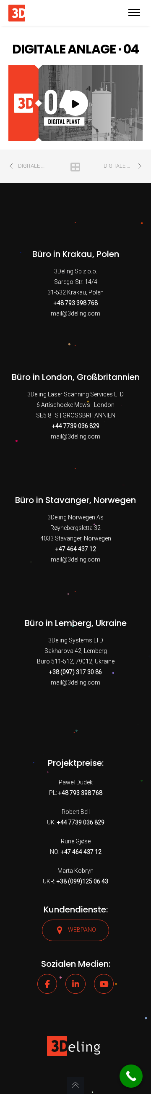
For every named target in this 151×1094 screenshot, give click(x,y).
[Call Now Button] (131, 1076)
